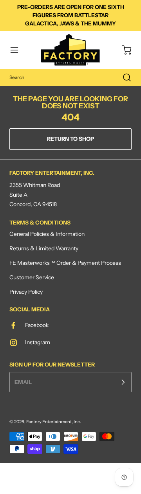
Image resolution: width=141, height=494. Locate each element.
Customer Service (31, 277)
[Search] (123, 77)
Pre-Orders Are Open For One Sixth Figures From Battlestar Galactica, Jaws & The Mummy (70, 15)
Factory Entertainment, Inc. (53, 421)
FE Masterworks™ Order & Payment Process (65, 262)
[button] (18, 50)
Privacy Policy (26, 291)
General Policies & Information (47, 233)
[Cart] (123, 50)
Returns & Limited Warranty (43, 248)
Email (23, 381)
